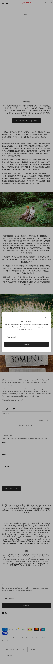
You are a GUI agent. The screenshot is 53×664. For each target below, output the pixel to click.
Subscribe (26, 344)
